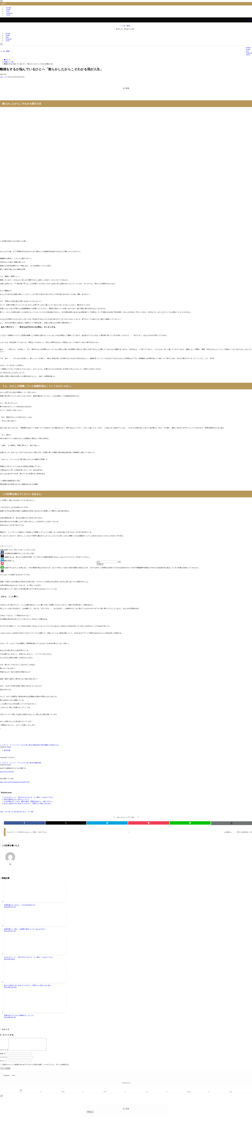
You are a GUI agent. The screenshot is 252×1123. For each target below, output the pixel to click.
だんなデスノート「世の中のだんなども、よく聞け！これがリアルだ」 (29, 797)
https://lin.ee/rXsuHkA (7, 772)
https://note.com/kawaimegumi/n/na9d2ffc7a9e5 (15, 782)
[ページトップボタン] (1, 1096)
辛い (29, 811)
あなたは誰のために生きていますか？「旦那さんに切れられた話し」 (28, 803)
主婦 (9, 811)
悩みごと (25, 811)
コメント (4, 1050)
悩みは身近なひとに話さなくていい (17, 799)
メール (3, 1057)
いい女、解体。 (126, 26)
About (8, 15)
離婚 (32, 811)
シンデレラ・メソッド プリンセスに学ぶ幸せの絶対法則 (20, 763)
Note (13, 1075)
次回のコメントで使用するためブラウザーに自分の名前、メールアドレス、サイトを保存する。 (36, 1064)
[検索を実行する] (119, 562)
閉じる (101, 564)
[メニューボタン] (1, 44)
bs (10, 864)
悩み (21, 811)
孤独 (18, 811)
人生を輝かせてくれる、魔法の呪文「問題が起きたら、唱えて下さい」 (29, 801)
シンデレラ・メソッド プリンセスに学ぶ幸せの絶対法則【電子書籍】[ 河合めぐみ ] (29, 745)
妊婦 (15, 811)
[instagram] (250, 20)
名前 (2, 1053)
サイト (2, 1061)
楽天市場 (7, 750)
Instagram (6, 1075)
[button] (24, 823)
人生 (12, 811)
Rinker (9, 747)
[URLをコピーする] (231, 823)
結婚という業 (3, 77)
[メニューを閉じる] (1, 1)
